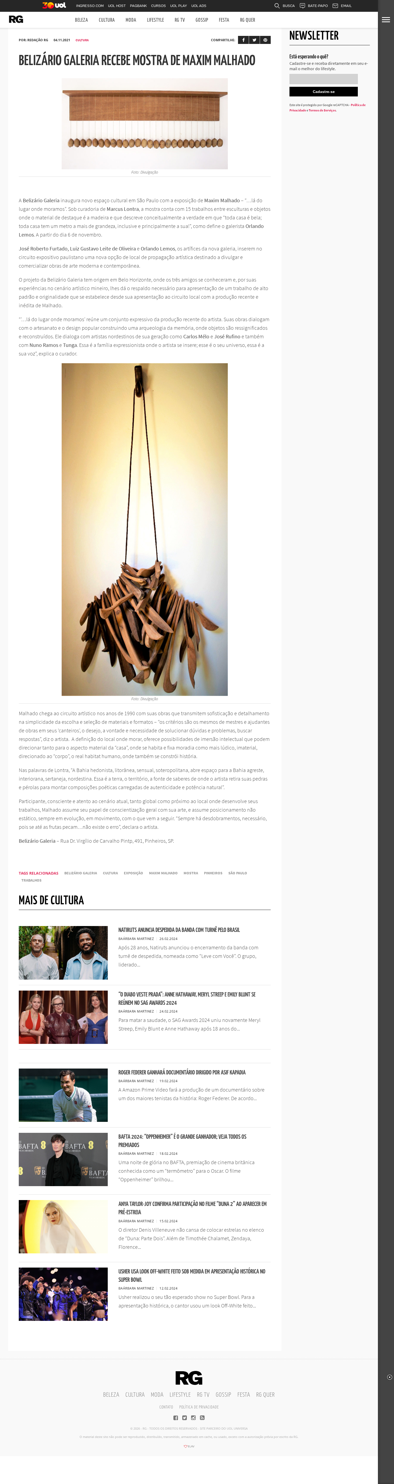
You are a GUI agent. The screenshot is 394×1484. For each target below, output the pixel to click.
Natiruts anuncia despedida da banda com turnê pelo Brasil (179, 930)
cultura (110, 873)
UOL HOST (117, 6)
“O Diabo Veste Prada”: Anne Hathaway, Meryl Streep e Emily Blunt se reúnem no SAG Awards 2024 (186, 999)
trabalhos (31, 880)
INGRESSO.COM (90, 6)
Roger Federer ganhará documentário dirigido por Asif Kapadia (182, 1073)
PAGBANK (138, 6)
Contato (166, 1407)
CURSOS (158, 6)
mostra (191, 873)
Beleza (81, 20)
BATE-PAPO (318, 6)
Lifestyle (155, 20)
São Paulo (237, 873)
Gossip (202, 20)
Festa (224, 20)
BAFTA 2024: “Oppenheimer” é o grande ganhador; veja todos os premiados (182, 1141)
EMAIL (346, 6)
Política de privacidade (199, 1407)
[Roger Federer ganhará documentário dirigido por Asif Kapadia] (63, 1120)
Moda (131, 20)
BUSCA (289, 6)
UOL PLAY (178, 6)
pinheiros (213, 873)
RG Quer (247, 20)
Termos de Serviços (322, 110)
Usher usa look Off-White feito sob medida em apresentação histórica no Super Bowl (191, 1276)
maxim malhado (163, 873)
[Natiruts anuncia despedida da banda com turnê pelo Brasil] (63, 978)
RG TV (180, 20)
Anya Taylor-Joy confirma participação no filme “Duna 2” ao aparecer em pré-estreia (192, 1208)
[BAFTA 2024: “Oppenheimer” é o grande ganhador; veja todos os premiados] (63, 1184)
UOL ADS (198, 6)
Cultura (107, 20)
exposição (133, 873)
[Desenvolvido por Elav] (189, 1448)
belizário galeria (80, 873)
